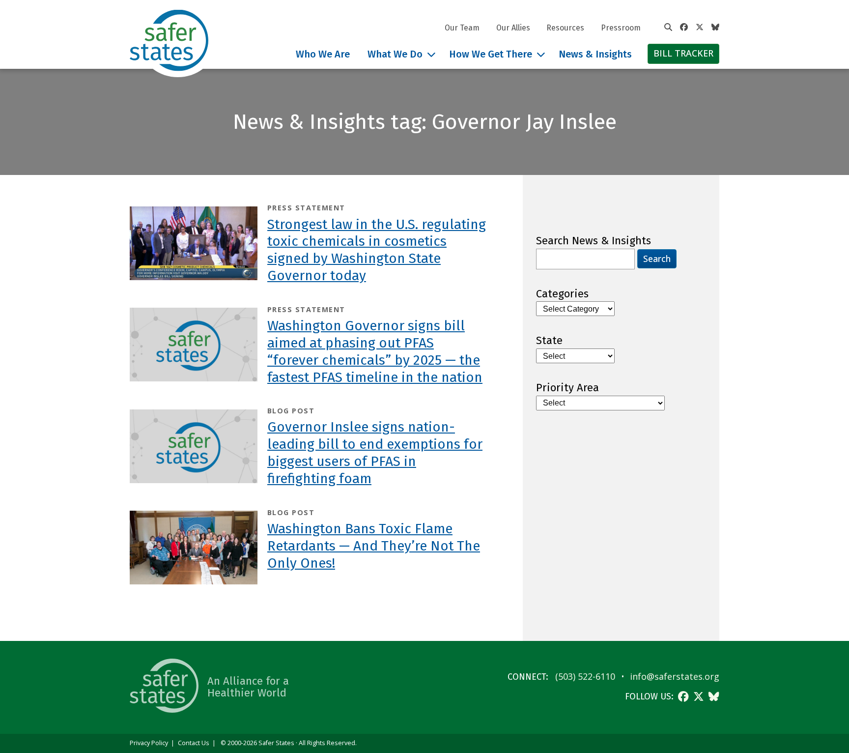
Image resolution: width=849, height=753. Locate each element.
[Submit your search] (668, 27)
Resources (565, 27)
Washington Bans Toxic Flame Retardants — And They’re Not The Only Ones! (373, 546)
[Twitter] (700, 27)
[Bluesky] (715, 27)
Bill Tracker (683, 53)
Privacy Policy (149, 743)
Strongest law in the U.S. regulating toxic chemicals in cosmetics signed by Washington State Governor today (376, 250)
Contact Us (193, 743)
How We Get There (490, 54)
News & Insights (595, 54)
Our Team (462, 27)
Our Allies (513, 27)
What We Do (395, 54)
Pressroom (621, 27)
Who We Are (323, 54)
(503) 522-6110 (585, 676)
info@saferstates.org (674, 676)
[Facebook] (684, 27)
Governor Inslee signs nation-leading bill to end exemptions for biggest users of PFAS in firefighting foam (374, 453)
